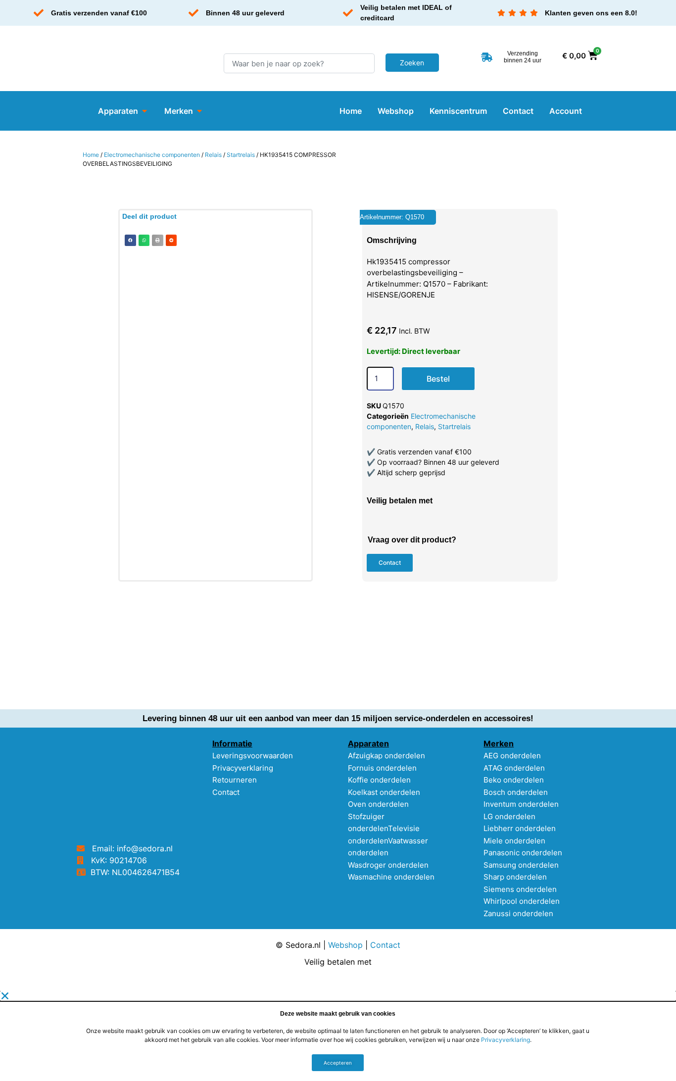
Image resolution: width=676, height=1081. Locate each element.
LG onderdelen (509, 816)
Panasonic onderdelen (522, 852)
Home (91, 154)
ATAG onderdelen (514, 768)
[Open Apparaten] (144, 111)
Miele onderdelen (514, 840)
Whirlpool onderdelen (521, 901)
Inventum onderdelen (521, 804)
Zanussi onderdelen (518, 913)
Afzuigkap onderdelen (386, 755)
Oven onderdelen (378, 804)
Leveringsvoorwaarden (252, 755)
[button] (130, 240)
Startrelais (241, 154)
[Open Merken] (199, 111)
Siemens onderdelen (520, 889)
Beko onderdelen (513, 780)
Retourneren (234, 780)
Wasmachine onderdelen (391, 877)
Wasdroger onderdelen (388, 865)
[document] (338, 1036)
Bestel (438, 379)
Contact (226, 792)
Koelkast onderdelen (384, 792)
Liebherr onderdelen (519, 828)
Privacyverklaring (242, 768)
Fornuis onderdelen (382, 768)
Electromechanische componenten (152, 154)
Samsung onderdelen (521, 865)
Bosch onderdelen (515, 792)
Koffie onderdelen (379, 780)
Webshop (345, 945)
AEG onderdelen (512, 755)
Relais (213, 154)
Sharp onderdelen (515, 877)
